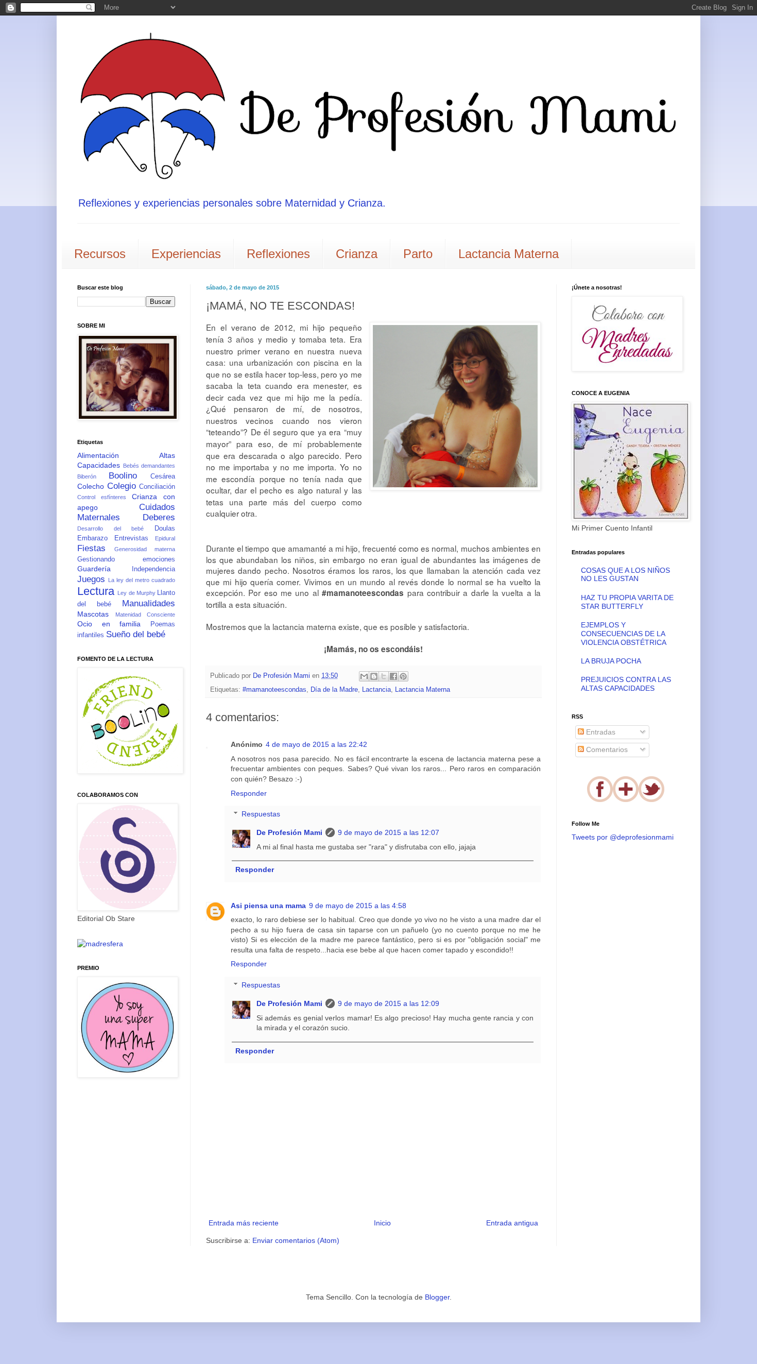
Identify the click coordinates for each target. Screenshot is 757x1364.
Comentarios (606, 749)
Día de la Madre (334, 689)
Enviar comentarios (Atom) (295, 1240)
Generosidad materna (144, 549)
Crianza (356, 254)
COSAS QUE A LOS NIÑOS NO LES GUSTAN (625, 574)
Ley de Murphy (136, 593)
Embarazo (92, 538)
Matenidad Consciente (145, 614)
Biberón (86, 476)
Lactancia (376, 689)
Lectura (95, 591)
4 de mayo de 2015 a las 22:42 (316, 744)
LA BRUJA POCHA (611, 661)
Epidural (165, 538)
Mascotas (93, 614)
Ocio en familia (109, 624)
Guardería (94, 569)
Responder (249, 793)
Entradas (599, 732)
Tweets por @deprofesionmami (623, 837)
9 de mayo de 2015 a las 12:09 (388, 1003)
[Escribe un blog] (374, 676)
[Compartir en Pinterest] (403, 676)
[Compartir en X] (383, 676)
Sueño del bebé (135, 634)
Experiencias (186, 254)
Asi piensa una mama (268, 905)
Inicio (382, 1223)
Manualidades (148, 603)
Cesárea (162, 476)
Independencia (153, 569)
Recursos (100, 254)
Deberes (159, 517)
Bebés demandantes (149, 466)
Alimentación (98, 455)
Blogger (437, 1297)
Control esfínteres (101, 497)
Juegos (91, 579)
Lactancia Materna (508, 254)
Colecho (90, 486)
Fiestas (91, 548)
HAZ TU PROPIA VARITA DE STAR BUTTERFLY (627, 601)
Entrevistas (131, 538)
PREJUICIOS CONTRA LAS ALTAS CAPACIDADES (626, 683)
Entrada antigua (512, 1223)
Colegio (121, 486)
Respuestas (261, 814)
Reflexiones (278, 254)
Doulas (164, 528)
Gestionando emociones (126, 559)
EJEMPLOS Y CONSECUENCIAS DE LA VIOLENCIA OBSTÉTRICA (623, 633)
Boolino (123, 476)
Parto (418, 254)
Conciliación (157, 486)
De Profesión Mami (289, 832)
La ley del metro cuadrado (141, 580)
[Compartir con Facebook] (393, 676)
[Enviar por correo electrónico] (364, 676)
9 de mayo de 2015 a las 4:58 (357, 905)
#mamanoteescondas (274, 689)
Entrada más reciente (244, 1223)
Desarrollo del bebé (110, 528)
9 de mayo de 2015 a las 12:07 (388, 832)
